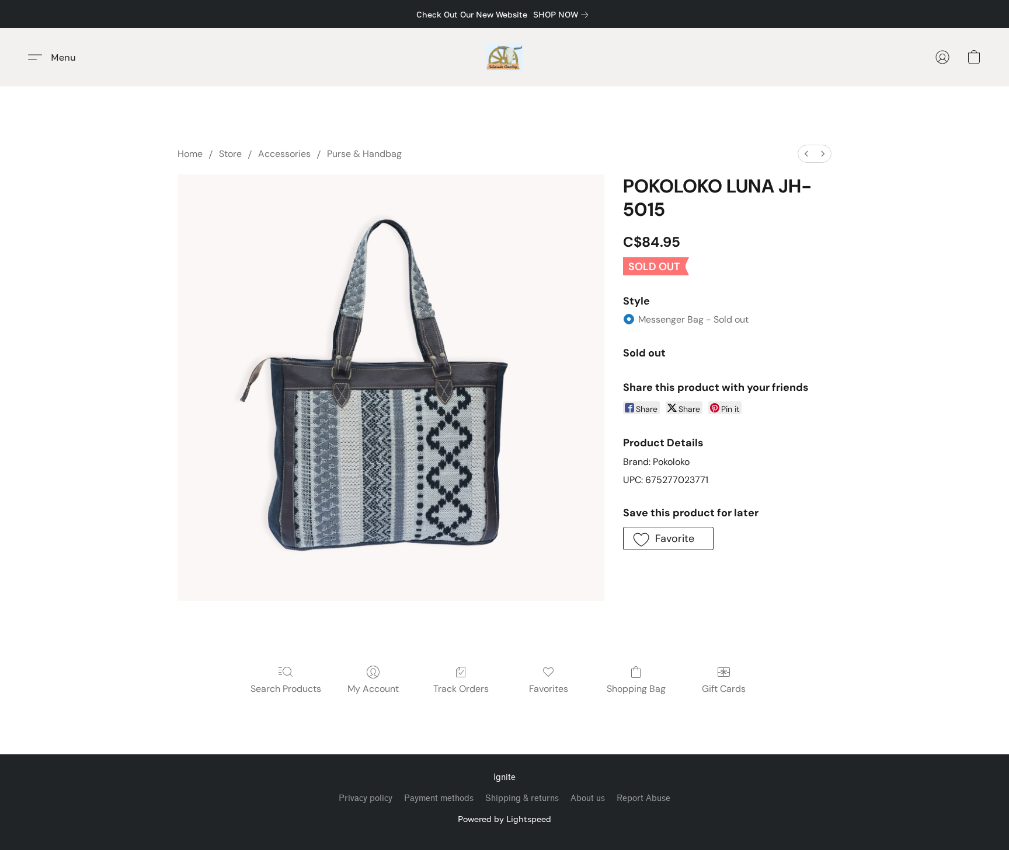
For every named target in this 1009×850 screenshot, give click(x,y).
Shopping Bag (636, 689)
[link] (563, 15)
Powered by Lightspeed (504, 819)
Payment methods (439, 798)
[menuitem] (806, 153)
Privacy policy (365, 798)
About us (587, 798)
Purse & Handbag (364, 154)
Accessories (284, 154)
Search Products (285, 689)
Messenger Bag (693, 319)
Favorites (548, 689)
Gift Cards (724, 689)
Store (230, 154)
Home (190, 154)
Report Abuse (643, 798)
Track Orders (461, 689)
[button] (504, 57)
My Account (373, 689)
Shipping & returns (522, 798)
